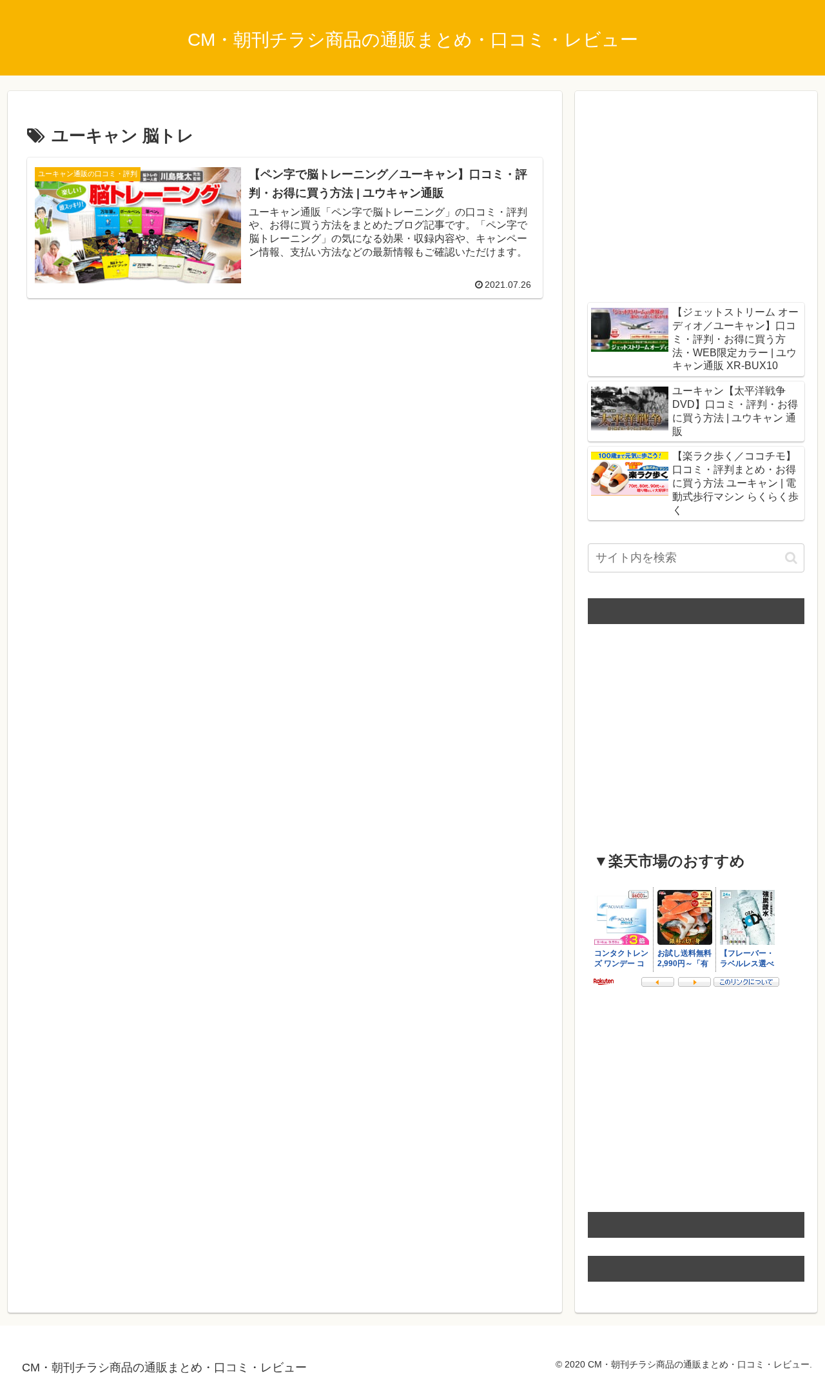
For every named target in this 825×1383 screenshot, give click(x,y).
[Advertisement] (285, 404)
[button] (791, 557)
